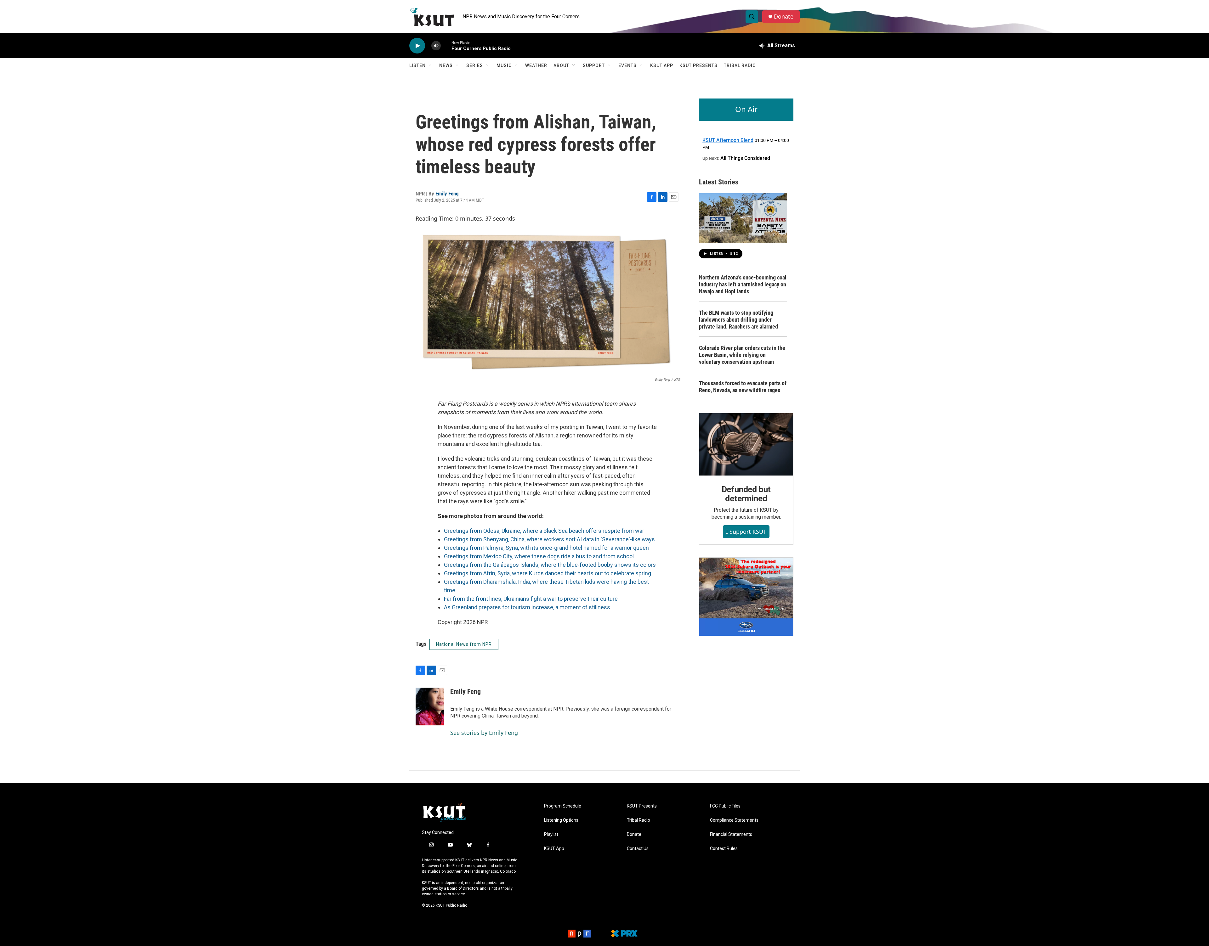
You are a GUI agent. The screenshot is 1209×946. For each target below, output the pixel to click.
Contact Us (638, 848)
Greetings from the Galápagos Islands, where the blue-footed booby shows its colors (550, 564)
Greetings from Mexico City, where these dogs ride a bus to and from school (539, 556)
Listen (417, 65)
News (446, 65)
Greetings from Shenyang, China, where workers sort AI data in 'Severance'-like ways (549, 539)
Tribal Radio (740, 65)
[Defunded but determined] (746, 444)
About (561, 65)
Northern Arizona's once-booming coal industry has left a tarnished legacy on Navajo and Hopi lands (742, 284)
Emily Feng (447, 193)
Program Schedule (562, 806)
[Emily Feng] (430, 706)
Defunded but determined (746, 494)
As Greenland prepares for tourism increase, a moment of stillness (527, 607)
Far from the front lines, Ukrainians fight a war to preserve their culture (531, 598)
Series (474, 65)
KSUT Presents (698, 65)
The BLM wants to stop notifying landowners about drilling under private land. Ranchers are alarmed (738, 319)
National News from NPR (464, 644)
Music (504, 65)
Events (627, 65)
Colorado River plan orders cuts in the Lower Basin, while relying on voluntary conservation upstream (742, 355)
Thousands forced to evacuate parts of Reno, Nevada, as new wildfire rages (742, 386)
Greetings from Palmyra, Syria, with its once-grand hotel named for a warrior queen (546, 547)
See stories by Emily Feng (484, 732)
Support (594, 65)
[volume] (436, 46)
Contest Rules (724, 848)
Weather (536, 65)
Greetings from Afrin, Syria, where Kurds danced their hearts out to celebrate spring (547, 573)
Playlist (551, 834)
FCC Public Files (725, 806)
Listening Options (561, 820)
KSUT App (661, 65)
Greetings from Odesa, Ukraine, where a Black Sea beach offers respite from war (544, 530)
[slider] (446, 45)
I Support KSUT (746, 531)
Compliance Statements (734, 820)
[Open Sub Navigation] (430, 65)
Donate (783, 16)
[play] (417, 45)
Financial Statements (731, 834)
